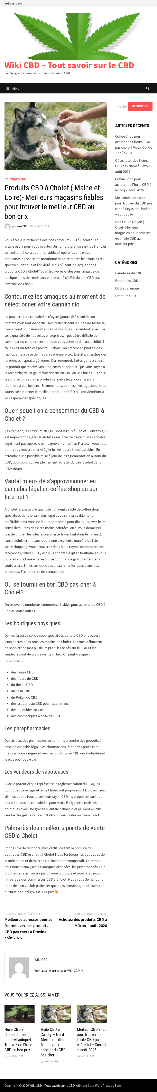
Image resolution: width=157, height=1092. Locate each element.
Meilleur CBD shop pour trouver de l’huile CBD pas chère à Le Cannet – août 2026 (92, 1039)
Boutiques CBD (15, 179)
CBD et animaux (127, 288)
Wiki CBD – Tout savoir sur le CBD (69, 65)
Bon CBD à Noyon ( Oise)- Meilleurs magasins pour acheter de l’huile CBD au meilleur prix (132, 232)
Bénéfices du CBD (128, 273)
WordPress (102, 1085)
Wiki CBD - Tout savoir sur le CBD (52, 1085)
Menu (15, 88)
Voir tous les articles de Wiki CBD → (58, 971)
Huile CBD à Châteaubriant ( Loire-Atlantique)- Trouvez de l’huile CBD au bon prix (18, 1039)
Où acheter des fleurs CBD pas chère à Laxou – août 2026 (133, 166)
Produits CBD (125, 295)
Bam (117, 1085)
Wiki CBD (22, 226)
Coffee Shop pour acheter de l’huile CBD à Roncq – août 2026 (133, 184)
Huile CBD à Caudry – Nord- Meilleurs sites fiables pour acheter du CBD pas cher (53, 1042)
